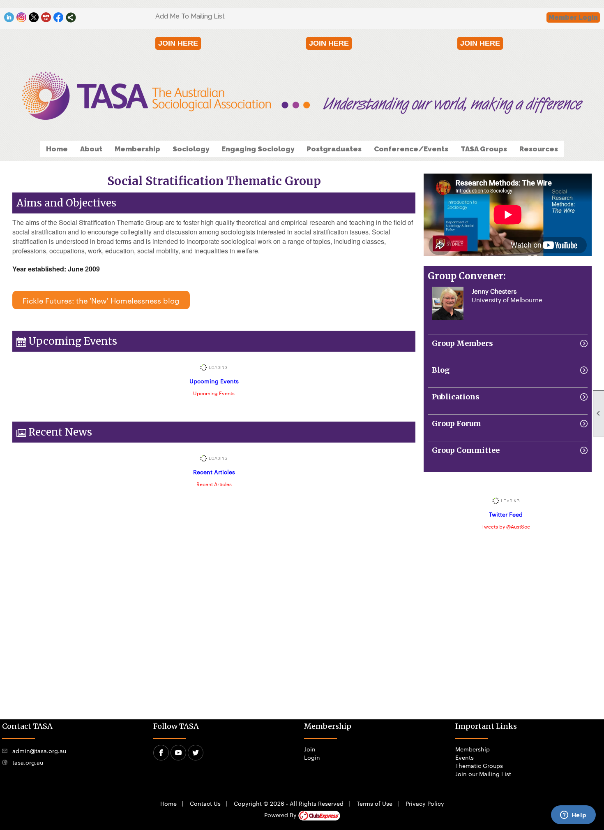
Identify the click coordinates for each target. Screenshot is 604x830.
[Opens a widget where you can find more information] (573, 815)
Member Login (573, 17)
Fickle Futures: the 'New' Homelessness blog (101, 300)
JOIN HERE (178, 43)
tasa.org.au (27, 762)
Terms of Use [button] (374, 803)
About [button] (91, 149)
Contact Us (205, 803)
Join (310, 749)
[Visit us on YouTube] (46, 17)
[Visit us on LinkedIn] (9, 17)
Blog (441, 370)
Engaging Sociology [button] (257, 149)
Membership (472, 749)
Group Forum (456, 423)
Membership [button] (137, 149)
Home (57, 149)
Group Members (462, 343)
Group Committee (466, 450)
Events (464, 757)
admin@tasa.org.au (39, 751)
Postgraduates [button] (334, 149)
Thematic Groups (479, 765)
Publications (456, 396)
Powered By (281, 815)
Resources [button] (538, 149)
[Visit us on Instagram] (21, 17)
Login (312, 757)
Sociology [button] (191, 149)
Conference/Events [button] (411, 149)
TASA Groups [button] (484, 149)
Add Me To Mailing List (190, 16)
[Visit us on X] (34, 17)
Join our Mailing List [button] (483, 774)
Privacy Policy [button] (425, 803)
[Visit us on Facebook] (58, 17)
